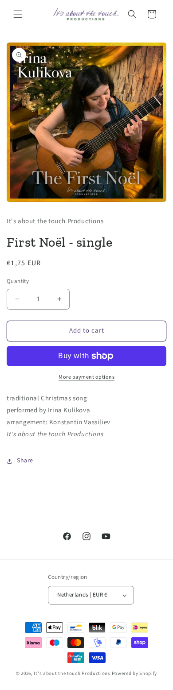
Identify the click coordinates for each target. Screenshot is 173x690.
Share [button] (25, 460)
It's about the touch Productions (72, 673)
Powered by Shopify (134, 673)
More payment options (86, 377)
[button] (18, 14)
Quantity (18, 281)
